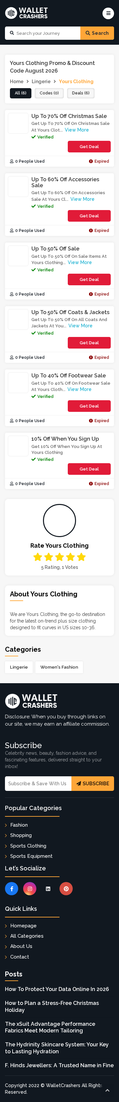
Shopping (21, 835)
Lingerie (19, 667)
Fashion (19, 825)
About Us (21, 946)
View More (77, 130)
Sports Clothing (28, 846)
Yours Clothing (76, 81)
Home (16, 81)
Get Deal (89, 146)
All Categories (27, 936)
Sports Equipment (31, 856)
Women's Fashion (59, 667)
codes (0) (49, 93)
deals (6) (81, 93)
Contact (19, 957)
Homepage (23, 926)
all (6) (20, 93)
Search (100, 33)
